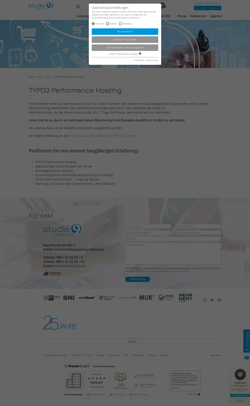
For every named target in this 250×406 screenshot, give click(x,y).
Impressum (139, 60)
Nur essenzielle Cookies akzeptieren (125, 47)
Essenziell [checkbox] (99, 23)
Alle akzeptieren (125, 31)
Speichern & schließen (125, 39)
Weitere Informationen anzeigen (124, 54)
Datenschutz (152, 60)
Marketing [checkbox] (127, 23)
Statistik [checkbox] (113, 23)
